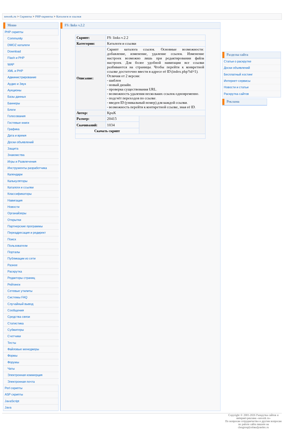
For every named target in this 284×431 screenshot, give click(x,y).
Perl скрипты (13, 388)
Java (8, 407)
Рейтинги (13, 284)
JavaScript (12, 401)
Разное (12, 265)
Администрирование (21, 77)
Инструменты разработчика (27, 168)
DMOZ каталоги (18, 45)
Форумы (13, 362)
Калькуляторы (17, 181)
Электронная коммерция (24, 375)
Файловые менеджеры (23, 349)
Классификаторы (19, 193)
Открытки (14, 219)
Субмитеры (15, 329)
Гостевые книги (18, 122)
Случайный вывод (20, 304)
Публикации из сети (21, 258)
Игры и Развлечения (21, 161)
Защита (12, 148)
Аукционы (14, 90)
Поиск (11, 239)
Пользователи (17, 245)
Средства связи (18, 316)
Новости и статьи (236, 87)
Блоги (11, 109)
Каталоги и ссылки (68, 16)
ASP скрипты (14, 394)
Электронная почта (21, 381)
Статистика (15, 323)
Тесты (11, 342)
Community (15, 38)
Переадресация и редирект (26, 232)
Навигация (14, 200)
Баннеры (13, 103)
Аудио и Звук (16, 83)
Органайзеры (16, 213)
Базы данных (16, 96)
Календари (14, 174)
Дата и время (16, 135)
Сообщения (15, 310)
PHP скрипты (14, 32)
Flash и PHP (15, 57)
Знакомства (15, 155)
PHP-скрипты (44, 16)
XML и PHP (15, 70)
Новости (13, 206)
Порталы (13, 252)
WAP (10, 64)
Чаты (11, 368)
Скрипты (26, 16)
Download (14, 51)
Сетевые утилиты (19, 291)
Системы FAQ (17, 297)
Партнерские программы (25, 226)
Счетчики (14, 336)
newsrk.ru (10, 16)
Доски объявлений (20, 142)
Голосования (16, 116)
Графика (13, 129)
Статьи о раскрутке (237, 61)
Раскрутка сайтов (236, 93)
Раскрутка (14, 271)
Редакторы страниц (21, 277)
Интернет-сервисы (237, 80)
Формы (12, 355)
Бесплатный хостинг (238, 74)
